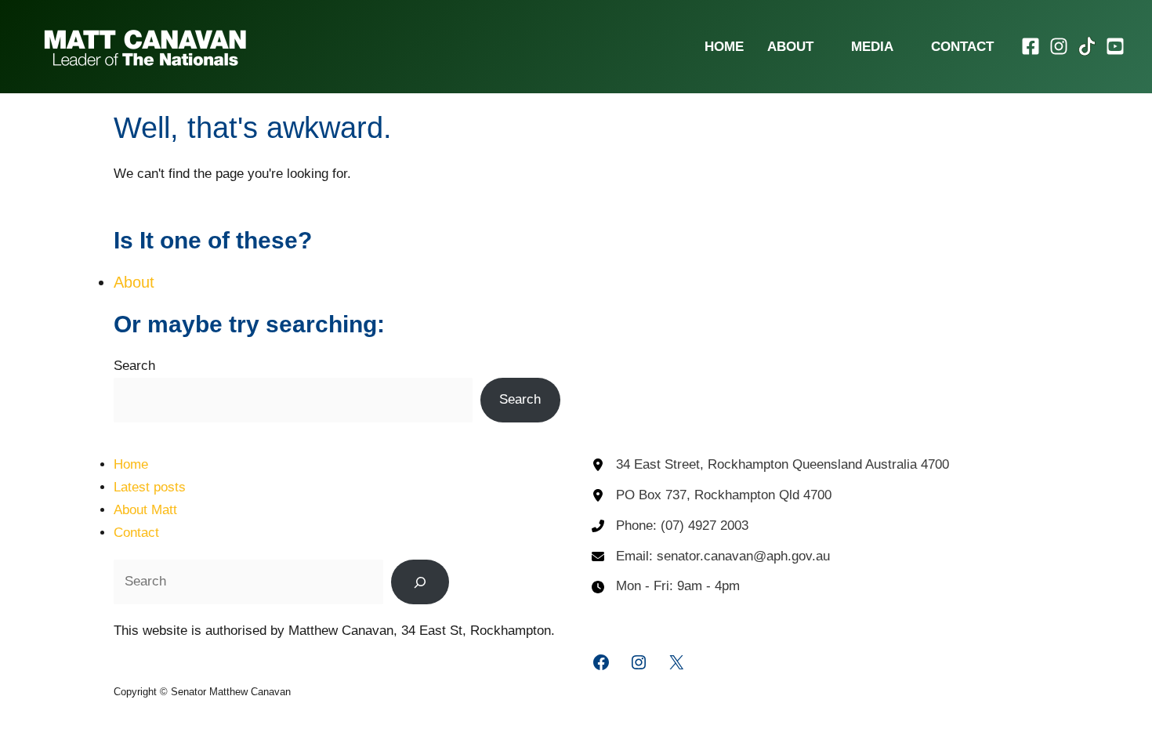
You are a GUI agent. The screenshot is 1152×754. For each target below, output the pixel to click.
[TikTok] (1087, 46)
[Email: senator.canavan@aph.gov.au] (711, 557)
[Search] (419, 582)
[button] (820, 46)
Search (134, 365)
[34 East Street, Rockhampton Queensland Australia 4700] (770, 465)
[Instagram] (1058, 46)
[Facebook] (1030, 46)
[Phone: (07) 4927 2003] (670, 526)
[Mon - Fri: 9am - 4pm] (666, 586)
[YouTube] (1115, 46)
